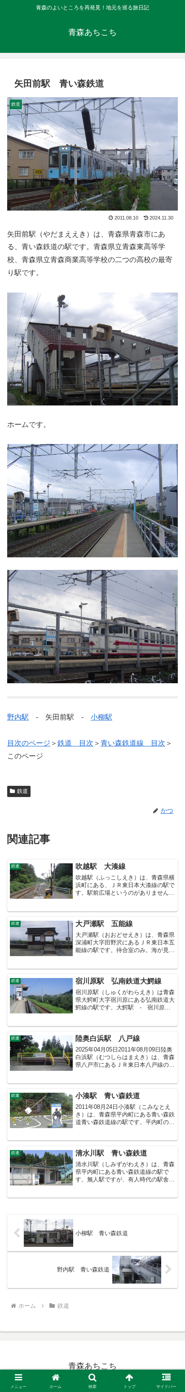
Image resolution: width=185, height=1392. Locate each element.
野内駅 (18, 717)
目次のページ (28, 743)
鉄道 (22, 791)
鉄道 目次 (75, 743)
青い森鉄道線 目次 (133, 743)
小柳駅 (101, 717)
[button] (166, 1178)
